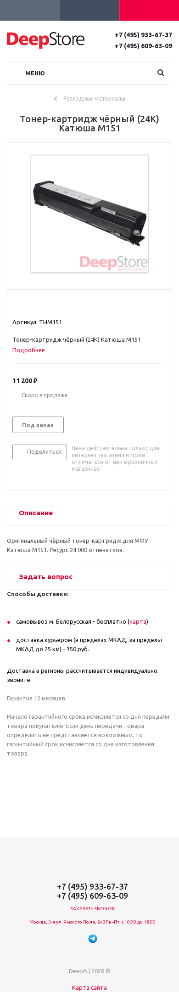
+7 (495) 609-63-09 (143, 46)
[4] (43, 305)
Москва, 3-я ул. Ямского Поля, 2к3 (67, 921)
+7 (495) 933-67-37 (143, 35)
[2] (25, 305)
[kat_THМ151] (89, 214)
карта (137, 621)
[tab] (32, 350)
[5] (51, 305)
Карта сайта (89, 987)
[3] (34, 305)
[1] (16, 305)
